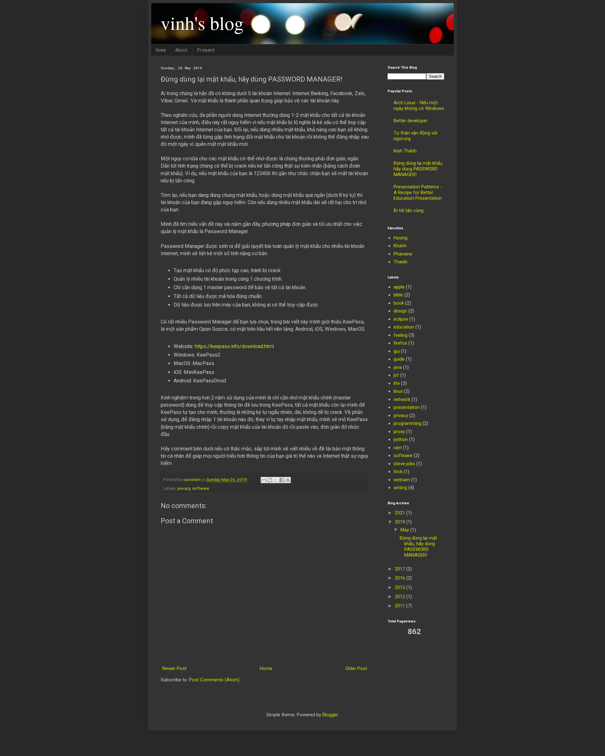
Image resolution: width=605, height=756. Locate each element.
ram (398, 447)
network (402, 399)
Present (206, 50)
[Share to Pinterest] (288, 480)
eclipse (401, 319)
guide (399, 359)
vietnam (402, 480)
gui (397, 351)
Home (161, 50)
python (401, 439)
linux (398, 391)
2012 (400, 596)
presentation (407, 407)
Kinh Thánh (405, 151)
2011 (400, 606)
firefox (400, 343)
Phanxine (403, 254)
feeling (400, 335)
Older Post (356, 668)
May (405, 530)
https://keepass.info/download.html (234, 346)
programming (407, 423)
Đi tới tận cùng (409, 210)
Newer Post (174, 668)
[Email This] (264, 480)
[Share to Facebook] (282, 480)
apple (399, 287)
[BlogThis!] (270, 480)
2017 (400, 569)
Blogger (330, 715)
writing (400, 487)
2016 (400, 578)
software (200, 488)
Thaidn (400, 262)
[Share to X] (276, 480)
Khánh (400, 246)
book (399, 303)
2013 (400, 587)
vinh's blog (202, 22)
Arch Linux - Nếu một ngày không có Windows (419, 105)
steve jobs (404, 464)
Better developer (411, 120)
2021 (400, 513)
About (181, 50)
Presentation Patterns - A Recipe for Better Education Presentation (418, 192)
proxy (399, 431)
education (404, 327)
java (398, 367)
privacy (183, 488)
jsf (396, 375)
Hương (400, 238)
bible (398, 295)
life (397, 383)
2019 (400, 522)
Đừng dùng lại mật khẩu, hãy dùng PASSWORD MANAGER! (418, 168)
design (400, 311)
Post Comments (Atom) (214, 680)
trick (398, 471)
